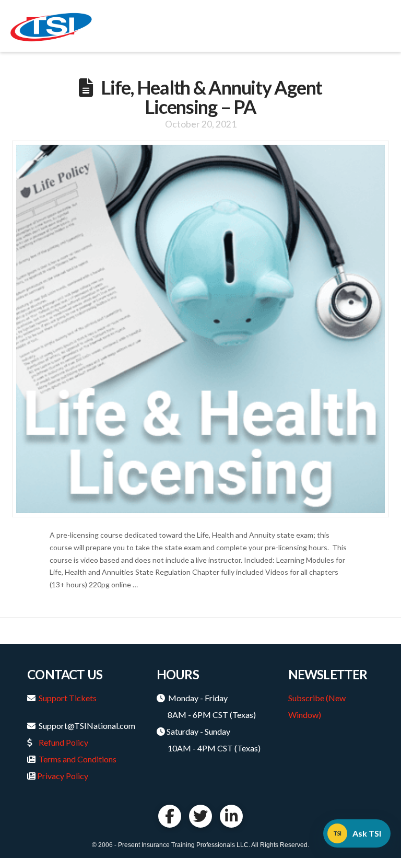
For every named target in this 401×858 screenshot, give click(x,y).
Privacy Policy (62, 776)
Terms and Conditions (77, 759)
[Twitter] (200, 816)
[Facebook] (169, 816)
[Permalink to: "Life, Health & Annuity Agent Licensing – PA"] (200, 329)
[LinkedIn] (231, 816)
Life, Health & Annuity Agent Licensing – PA (211, 97)
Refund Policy (63, 742)
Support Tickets (68, 698)
